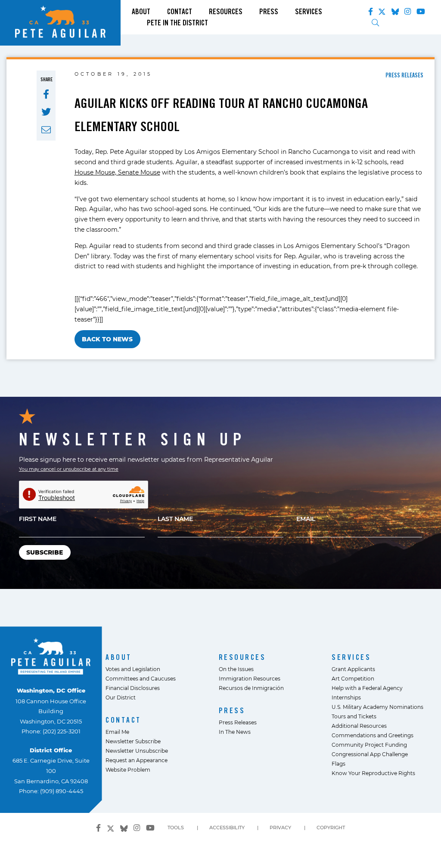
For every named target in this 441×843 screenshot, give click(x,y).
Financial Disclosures (133, 687)
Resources (225, 11)
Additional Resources (359, 725)
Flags (338, 763)
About (141, 11)
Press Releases (238, 722)
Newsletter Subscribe (133, 741)
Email (305, 519)
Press (268, 11)
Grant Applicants (353, 668)
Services (308, 11)
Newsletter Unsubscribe (137, 750)
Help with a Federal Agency (367, 687)
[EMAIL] (46, 130)
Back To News (107, 339)
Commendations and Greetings (372, 735)
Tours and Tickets (354, 716)
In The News (235, 731)
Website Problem (128, 769)
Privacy (280, 828)
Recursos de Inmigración (251, 687)
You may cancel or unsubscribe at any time (68, 469)
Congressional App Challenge (370, 754)
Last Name (175, 519)
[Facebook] (370, 11)
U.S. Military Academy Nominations (377, 706)
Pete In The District (177, 22)
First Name (37, 519)
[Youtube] (420, 11)
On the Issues (236, 668)
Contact (179, 11)
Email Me (117, 731)
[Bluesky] (395, 10)
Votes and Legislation (133, 668)
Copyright (331, 828)
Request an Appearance (137, 760)
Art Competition (353, 678)
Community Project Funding (369, 744)
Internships (346, 697)
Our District (121, 697)
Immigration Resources (249, 678)
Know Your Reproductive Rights (373, 772)
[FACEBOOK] (46, 94)
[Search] (375, 22)
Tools (176, 828)
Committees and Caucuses (141, 678)
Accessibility (227, 828)
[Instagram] (407, 11)
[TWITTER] (46, 112)
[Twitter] (382, 10)
